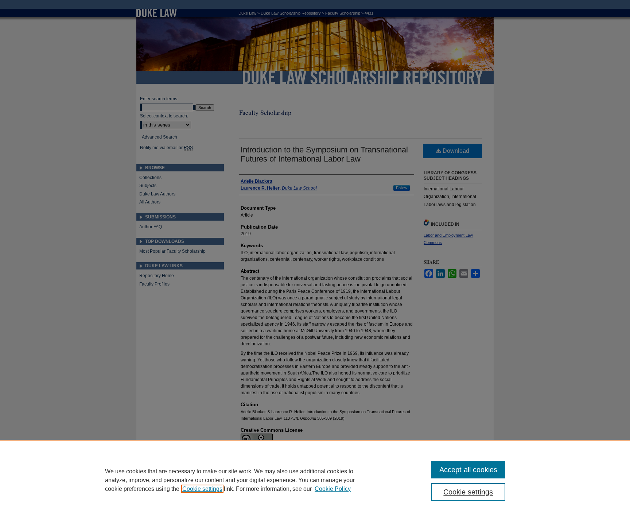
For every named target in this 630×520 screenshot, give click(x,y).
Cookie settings (202, 489)
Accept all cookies (468, 470)
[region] (315, 480)
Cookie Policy (333, 489)
